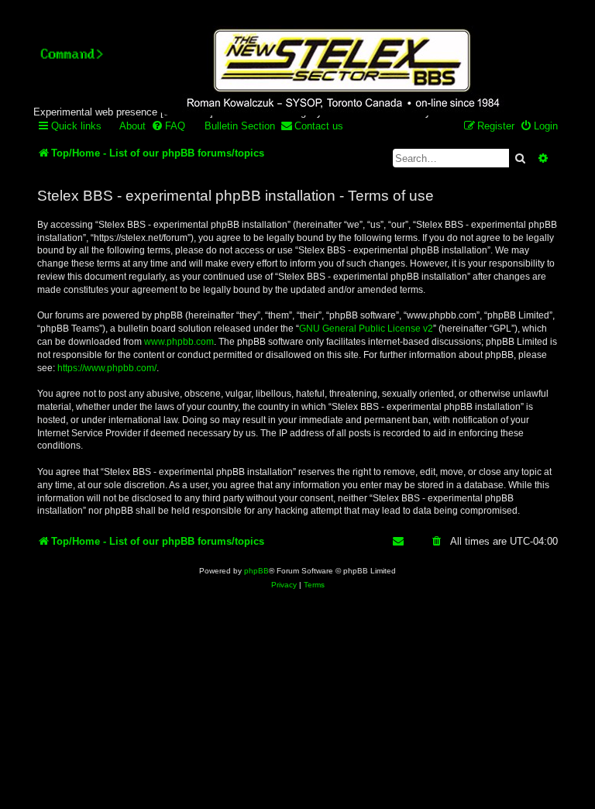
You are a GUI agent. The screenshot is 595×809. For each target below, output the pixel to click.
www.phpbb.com (179, 341)
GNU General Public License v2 (366, 328)
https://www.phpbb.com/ (106, 368)
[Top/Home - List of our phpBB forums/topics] (341, 70)
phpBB (256, 570)
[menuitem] (125, 126)
